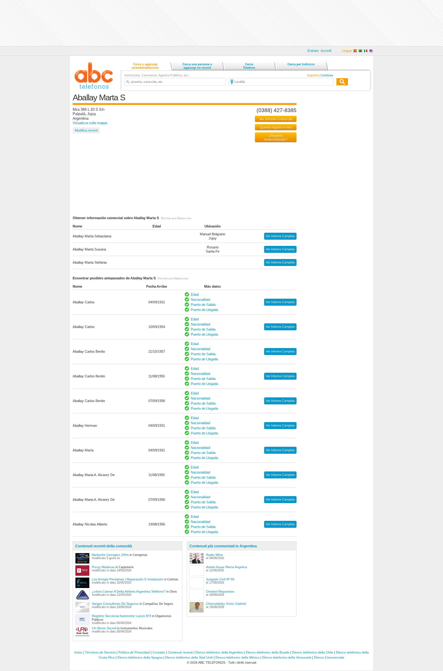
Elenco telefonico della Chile (312, 652)
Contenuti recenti (180, 652)
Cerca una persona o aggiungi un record (197, 66)
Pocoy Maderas (103, 567)
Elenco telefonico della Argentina (219, 652)
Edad (195, 294)
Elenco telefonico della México (238, 657)
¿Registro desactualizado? (276, 137)
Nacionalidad (200, 299)
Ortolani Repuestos (220, 591)
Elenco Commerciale (329, 657)
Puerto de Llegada (204, 310)
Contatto (159, 652)
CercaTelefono (249, 66)
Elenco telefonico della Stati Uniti (189, 657)
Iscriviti (326, 51)
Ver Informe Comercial (275, 119)
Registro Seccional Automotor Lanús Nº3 (121, 616)
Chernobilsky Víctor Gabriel (226, 603)
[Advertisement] (221, 23)
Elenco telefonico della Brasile (267, 652)
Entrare (313, 51)
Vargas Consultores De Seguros (115, 603)
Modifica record (86, 130)
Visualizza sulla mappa (90, 123)
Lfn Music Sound (104, 628)
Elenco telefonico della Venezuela (286, 657)
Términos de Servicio (100, 652)
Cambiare (326, 75)
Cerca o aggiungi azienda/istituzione (145, 66)
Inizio (78, 652)
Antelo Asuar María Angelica (226, 567)
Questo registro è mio (276, 127)
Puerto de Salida (203, 305)
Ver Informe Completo (280, 236)
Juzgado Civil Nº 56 (220, 579)
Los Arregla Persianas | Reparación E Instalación (127, 579)
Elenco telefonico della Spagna (139, 657)
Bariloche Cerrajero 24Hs (110, 555)
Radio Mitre (214, 555)
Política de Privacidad (134, 652)
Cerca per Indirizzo (301, 64)
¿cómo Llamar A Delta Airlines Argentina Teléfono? (128, 591)
